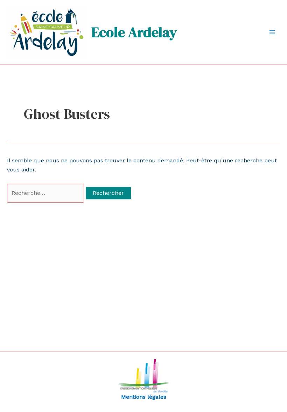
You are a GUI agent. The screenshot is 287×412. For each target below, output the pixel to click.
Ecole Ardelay (134, 32)
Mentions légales (143, 396)
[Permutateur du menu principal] (272, 32)
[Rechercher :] (46, 193)
